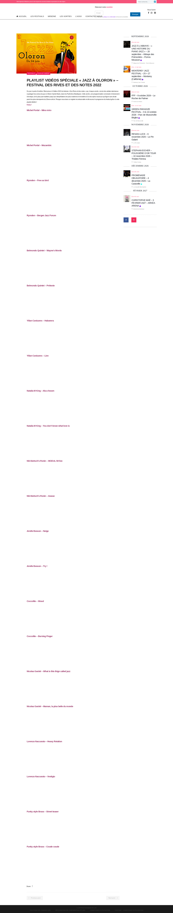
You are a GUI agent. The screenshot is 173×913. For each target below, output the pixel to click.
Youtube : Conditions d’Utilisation (129, 910)
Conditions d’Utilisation (100, 910)
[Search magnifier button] (155, 2)
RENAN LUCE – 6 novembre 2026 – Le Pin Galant (143, 137)
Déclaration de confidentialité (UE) (70, 910)
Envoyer (135, 14)
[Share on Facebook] (32, 886)
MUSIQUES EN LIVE (91, 908)
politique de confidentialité (109, 16)
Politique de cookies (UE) (40, 910)
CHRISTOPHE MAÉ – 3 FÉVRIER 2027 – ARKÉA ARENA (143, 203)
